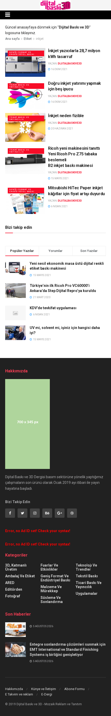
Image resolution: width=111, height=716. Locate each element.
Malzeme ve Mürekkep (51, 589)
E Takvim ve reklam (19, 694)
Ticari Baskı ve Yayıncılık (19, 86)
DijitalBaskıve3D (70, 63)
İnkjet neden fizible (66, 115)
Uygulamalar (87, 593)
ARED (9, 583)
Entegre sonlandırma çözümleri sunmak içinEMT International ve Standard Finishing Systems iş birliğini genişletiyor (68, 649)
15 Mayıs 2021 (59, 178)
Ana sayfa (12, 39)
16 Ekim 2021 (58, 69)
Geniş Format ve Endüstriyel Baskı (21, 53)
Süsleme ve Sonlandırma (52, 600)
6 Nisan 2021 (59, 206)
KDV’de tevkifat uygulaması (53, 308)
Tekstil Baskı (87, 576)
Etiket (28, 39)
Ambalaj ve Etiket (20, 576)
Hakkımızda (14, 689)
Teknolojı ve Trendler (86, 567)
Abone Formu (74, 689)
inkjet (40, 39)
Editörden (13, 589)
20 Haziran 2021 (61, 128)
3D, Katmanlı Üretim (16, 567)
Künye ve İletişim (43, 689)
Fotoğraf (12, 596)
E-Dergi (46, 694)
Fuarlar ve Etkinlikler (49, 567)
